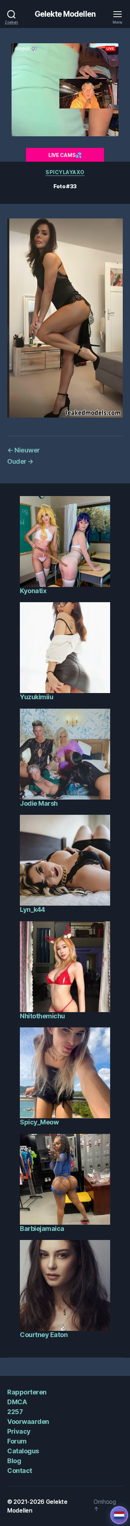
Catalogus (23, 1451)
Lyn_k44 (32, 909)
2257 (15, 1412)
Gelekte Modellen (65, 14)
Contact (19, 1470)
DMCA (17, 1402)
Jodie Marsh (39, 803)
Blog (14, 1461)
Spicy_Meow (39, 1122)
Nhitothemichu (42, 1016)
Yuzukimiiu (36, 697)
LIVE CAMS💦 (65, 155)
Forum (17, 1441)
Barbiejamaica (42, 1228)
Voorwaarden (28, 1421)
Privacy (19, 1431)
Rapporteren (27, 1392)
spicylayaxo (65, 172)
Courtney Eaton (44, 1334)
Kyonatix (33, 591)
